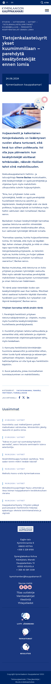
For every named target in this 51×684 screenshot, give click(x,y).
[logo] (12, 9)
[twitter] (23, 398)
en (12, 2)
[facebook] (19, 398)
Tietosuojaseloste (18, 679)
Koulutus (25, 654)
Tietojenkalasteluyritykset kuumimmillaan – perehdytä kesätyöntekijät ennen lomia (18, 27)
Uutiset (32, 22)
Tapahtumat (25, 639)
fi (7, 2)
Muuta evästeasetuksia (24, 682)
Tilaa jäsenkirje (33, 679)
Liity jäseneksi (25, 624)
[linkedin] (28, 398)
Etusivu (6, 22)
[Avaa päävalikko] (47, 10)
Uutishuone (19, 22)
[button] (44, 2)
